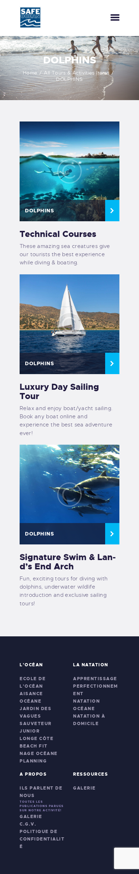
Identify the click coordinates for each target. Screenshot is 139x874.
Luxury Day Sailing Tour (59, 391)
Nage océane (39, 753)
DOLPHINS (39, 210)
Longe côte (36, 738)
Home (30, 72)
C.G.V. (28, 824)
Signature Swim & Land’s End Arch (68, 562)
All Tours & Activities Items (76, 72)
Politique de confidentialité (42, 839)
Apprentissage (95, 679)
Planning (33, 761)
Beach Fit (34, 746)
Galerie (31, 816)
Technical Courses (58, 234)
